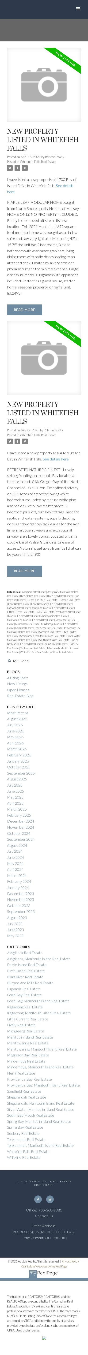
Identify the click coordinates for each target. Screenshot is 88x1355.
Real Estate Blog (20, 695)
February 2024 (19, 881)
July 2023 (15, 923)
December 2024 (20, 821)
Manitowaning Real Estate (54, 615)
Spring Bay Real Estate (55, 643)
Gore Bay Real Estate (19, 603)
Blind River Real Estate (25, 977)
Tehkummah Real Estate (33, 648)
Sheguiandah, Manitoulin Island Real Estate (43, 635)
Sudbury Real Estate (23, 1133)
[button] (38, 1199)
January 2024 (18, 887)
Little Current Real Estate (21, 611)
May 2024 (15, 863)
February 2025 (19, 815)
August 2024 (17, 845)
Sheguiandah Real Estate (26, 1097)
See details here (56, 459)
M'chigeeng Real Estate (68, 611)
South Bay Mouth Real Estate (54, 639)
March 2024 (17, 875)
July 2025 (15, 785)
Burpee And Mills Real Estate (42, 599)
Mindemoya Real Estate (27, 623)
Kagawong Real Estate (18, 607)
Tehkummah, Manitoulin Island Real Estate (40, 1145)
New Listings (17, 683)
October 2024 (18, 833)
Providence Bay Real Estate (48, 627)
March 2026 (17, 749)
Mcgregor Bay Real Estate (28, 1055)
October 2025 (18, 767)
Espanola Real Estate (69, 599)
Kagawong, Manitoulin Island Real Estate (52, 607)
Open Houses (18, 689)
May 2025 (15, 797)
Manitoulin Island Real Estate (23, 615)
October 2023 (18, 905)
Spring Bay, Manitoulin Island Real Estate (39, 1121)
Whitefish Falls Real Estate (38, 162)
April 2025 (15, 803)
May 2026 (15, 737)
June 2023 (15, 929)
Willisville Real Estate (61, 652)
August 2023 (17, 917)
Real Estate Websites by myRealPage (44, 1266)
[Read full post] (44, 88)
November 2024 (20, 827)
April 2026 (15, 743)
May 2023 (15, 935)
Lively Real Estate (45, 611)
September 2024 (21, 839)
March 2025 (17, 809)
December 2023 (20, 893)
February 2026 (19, 755)
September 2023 (21, 911)
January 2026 (18, 761)
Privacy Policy (70, 1261)
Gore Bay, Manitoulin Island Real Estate (51, 603)
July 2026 (15, 725)
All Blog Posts (17, 678)
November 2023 (20, 899)
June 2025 (15, 791)
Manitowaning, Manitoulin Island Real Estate (30, 619)
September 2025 (21, 773)
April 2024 (15, 869)
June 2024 (15, 857)
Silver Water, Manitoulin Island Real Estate (40, 1109)
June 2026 (15, 731)
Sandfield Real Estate (50, 631)
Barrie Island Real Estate (33, 595)
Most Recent (17, 713)
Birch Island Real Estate (59, 595)
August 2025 (17, 779)
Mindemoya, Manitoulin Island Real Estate (40, 1067)
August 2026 (17, 718)
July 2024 (15, 851)
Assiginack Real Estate (34, 591)
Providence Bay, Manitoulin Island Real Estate (43, 1085)
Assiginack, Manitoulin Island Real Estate (39, 958)
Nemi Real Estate (24, 627)
